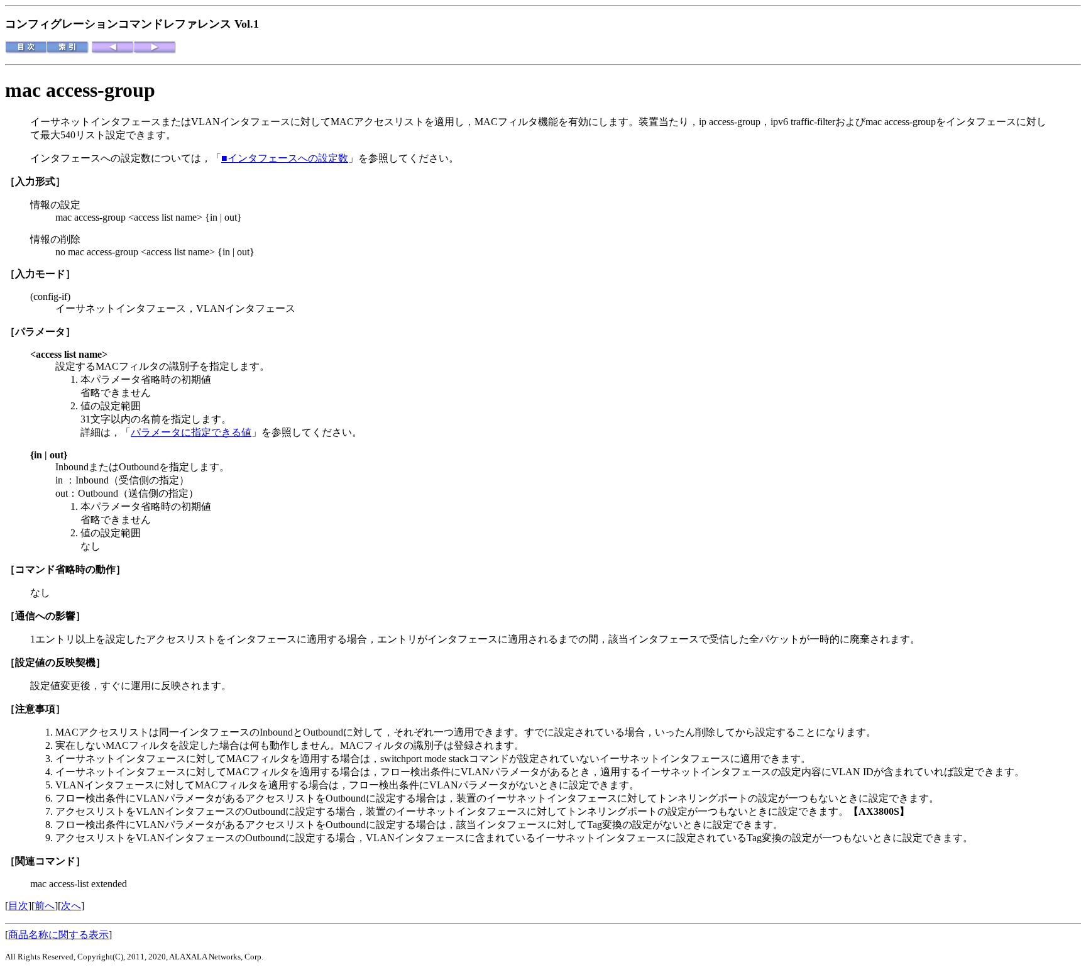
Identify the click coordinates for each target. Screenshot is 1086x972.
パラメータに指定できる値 (191, 432)
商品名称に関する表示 (58, 934)
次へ (71, 905)
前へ (45, 905)
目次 (18, 905)
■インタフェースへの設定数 (284, 158)
